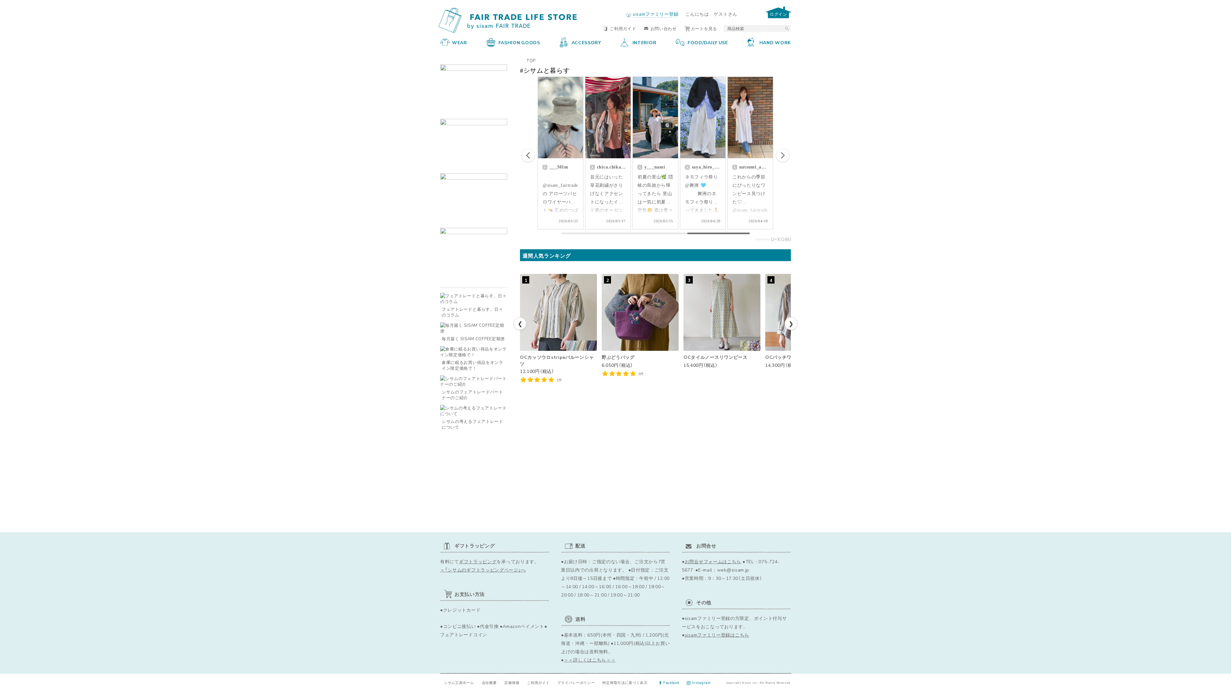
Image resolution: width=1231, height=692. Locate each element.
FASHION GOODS (519, 42)
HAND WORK (775, 42)
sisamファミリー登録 (655, 14)
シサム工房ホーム (459, 682)
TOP (531, 60)
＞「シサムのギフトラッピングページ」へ (483, 569)
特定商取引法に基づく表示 (624, 682)
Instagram (701, 682)
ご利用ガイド (623, 28)
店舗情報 (511, 682)
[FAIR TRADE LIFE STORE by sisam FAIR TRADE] (509, 20)
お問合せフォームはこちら (713, 561)
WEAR (459, 42)
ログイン (778, 14)
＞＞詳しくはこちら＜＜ (590, 659)
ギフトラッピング (478, 561)
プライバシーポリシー (576, 682)
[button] (782, 155)
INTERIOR (644, 42)
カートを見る (704, 28)
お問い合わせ (663, 28)
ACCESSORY (586, 42)
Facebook (671, 682)
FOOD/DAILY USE (708, 42)
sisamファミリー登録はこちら (717, 634)
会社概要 (489, 682)
